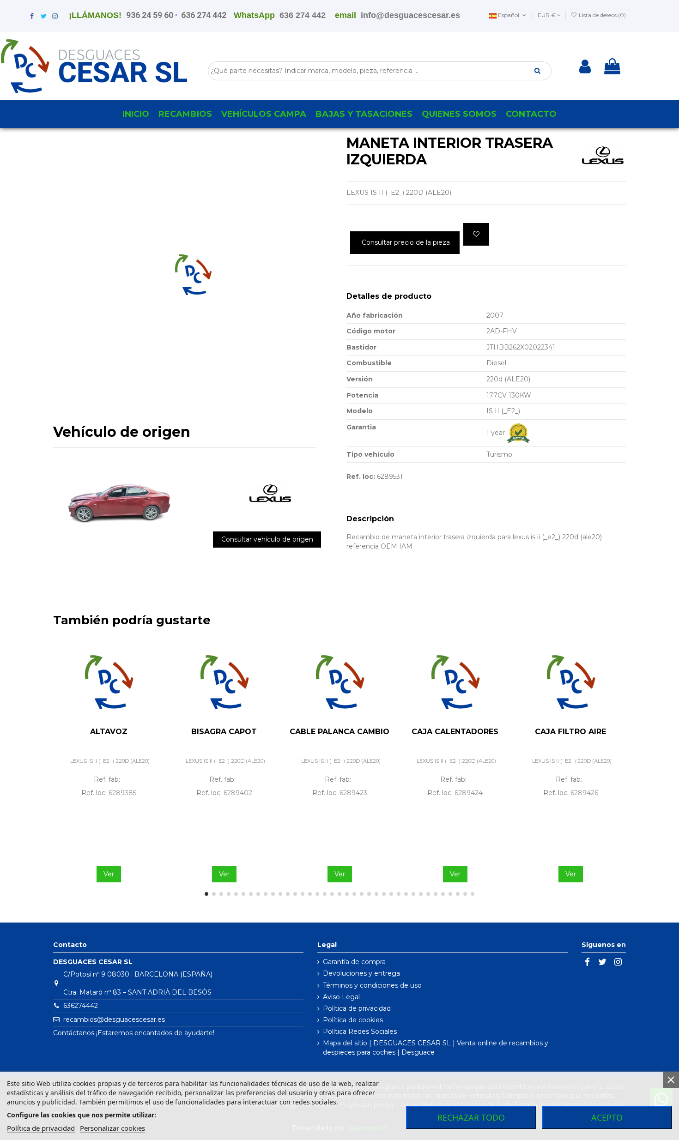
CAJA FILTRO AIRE (570, 731)
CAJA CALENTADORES (455, 731)
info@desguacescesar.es (410, 15)
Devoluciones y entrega (361, 973)
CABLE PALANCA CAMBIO (339, 731)
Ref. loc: (360, 476)
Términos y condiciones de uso (372, 985)
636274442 (80, 1005)
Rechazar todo (471, 1117)
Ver (108, 874)
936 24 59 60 (149, 15)
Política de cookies (353, 1020)
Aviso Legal (341, 997)
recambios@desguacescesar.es (114, 1019)
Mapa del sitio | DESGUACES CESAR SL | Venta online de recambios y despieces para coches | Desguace (435, 1047)
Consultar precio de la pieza (406, 242)
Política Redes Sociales (360, 1031)
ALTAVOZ (108, 731)
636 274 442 (203, 15)
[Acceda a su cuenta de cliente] (585, 66)
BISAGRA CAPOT (224, 731)
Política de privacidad (357, 1008)
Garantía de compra (354, 962)
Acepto (607, 1117)
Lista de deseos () (601, 15)
